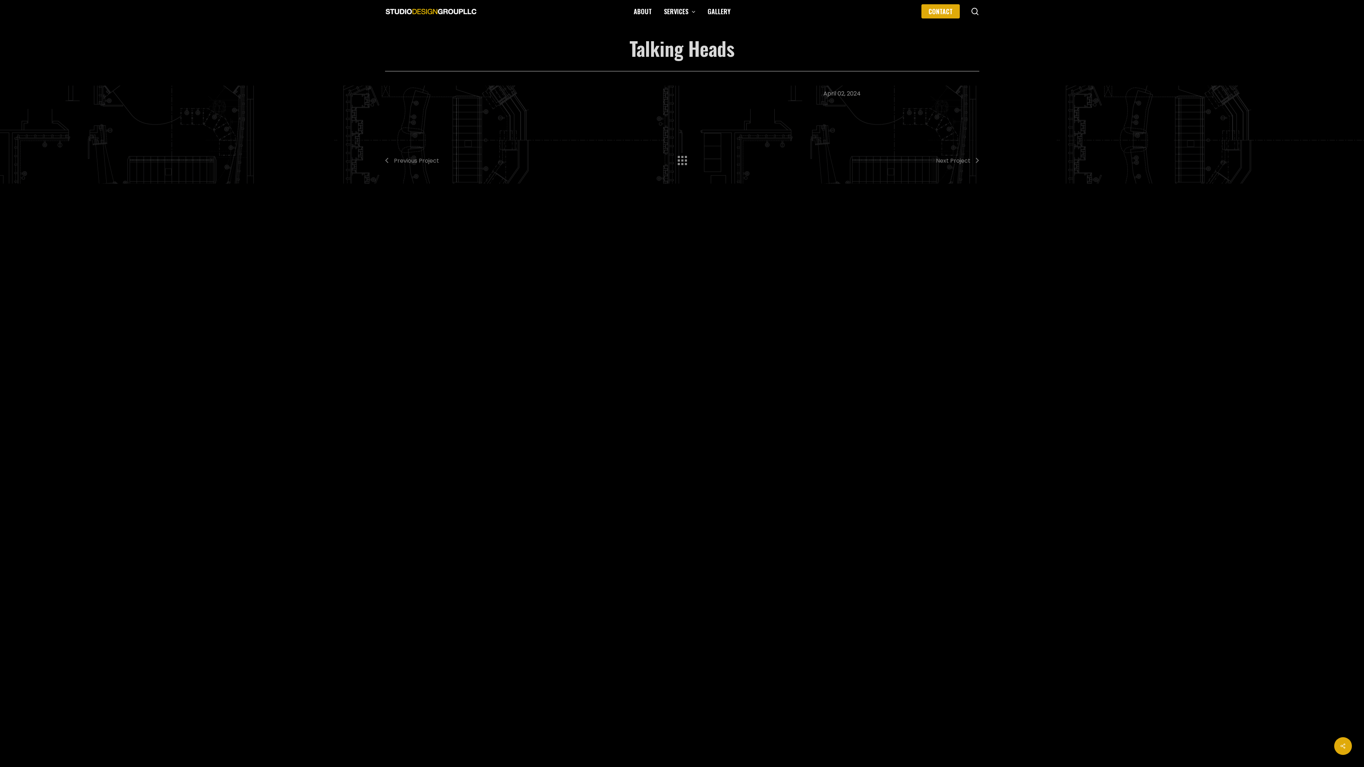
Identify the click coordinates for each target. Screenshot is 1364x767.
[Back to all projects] (682, 159)
